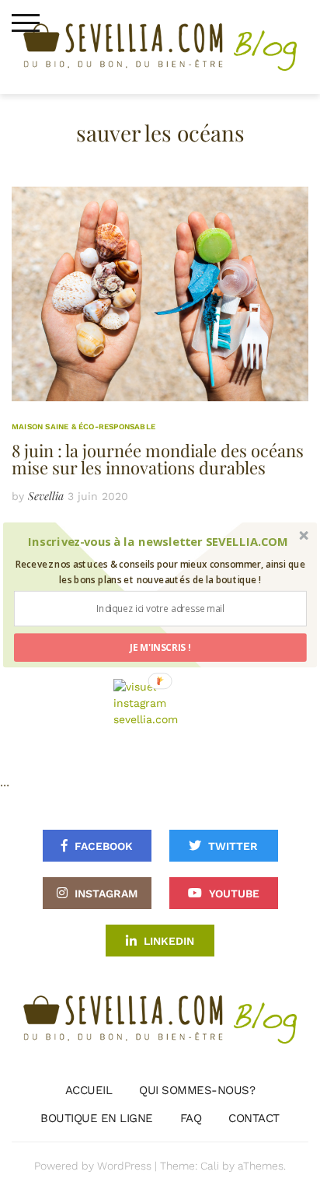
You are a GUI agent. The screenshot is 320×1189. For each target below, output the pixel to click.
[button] (158, 541)
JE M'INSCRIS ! (160, 647)
